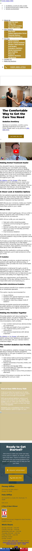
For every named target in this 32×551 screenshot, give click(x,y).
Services (7, 39)
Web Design (25, 542)
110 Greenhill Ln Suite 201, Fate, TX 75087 (16, 5)
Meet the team (13, 22)
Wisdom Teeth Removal (16, 44)
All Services (12, 57)
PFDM (24, 543)
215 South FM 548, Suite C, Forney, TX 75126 (17, 7)
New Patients (8, 29)
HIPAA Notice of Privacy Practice (12, 542)
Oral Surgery (12, 46)
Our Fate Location (14, 27)
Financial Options (14, 35)
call (26, 548)
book (8, 548)
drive (17, 548)
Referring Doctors (10, 61)
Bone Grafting (13, 52)
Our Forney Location (15, 26)
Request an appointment (12, 9)
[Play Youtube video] (16, 151)
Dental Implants (13, 41)
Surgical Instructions (15, 37)
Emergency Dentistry (15, 48)
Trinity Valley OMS (12, 540)
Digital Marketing (11, 543)
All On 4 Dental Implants (16, 42)
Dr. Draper (14, 180)
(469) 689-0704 (18, 67)
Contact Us (8, 59)
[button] (16, 136)
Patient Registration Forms (17, 33)
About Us (7, 20)
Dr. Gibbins (3, 180)
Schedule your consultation (10, 407)
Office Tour (12, 24)
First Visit (11, 31)
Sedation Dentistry (14, 55)
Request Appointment (17, 470)
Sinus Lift (11, 54)
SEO (19, 543)
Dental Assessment (14, 50)
